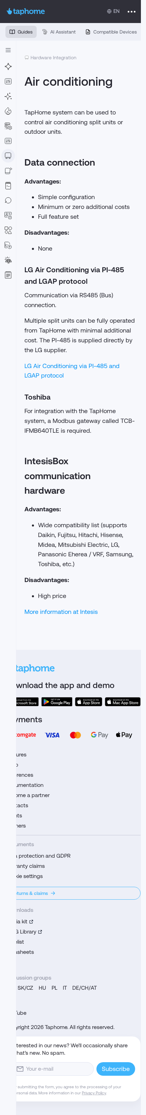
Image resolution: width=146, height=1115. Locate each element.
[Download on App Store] (88, 702)
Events (13, 815)
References (19, 775)
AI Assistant (63, 32)
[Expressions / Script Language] (8, 185)
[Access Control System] (8, 215)
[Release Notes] (8, 275)
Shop (11, 765)
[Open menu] (131, 11)
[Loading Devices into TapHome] (8, 156)
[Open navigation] (8, 50)
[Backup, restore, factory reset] (8, 200)
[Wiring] (8, 66)
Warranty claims (25, 866)
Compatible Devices (115, 32)
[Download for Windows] (22, 702)
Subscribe (116, 1068)
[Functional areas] (8, 111)
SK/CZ (25, 988)
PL (54, 988)
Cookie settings (24, 876)
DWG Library (20, 931)
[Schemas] (8, 230)
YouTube (15, 1013)
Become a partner (27, 795)
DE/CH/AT (84, 988)
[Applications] (8, 81)
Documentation (24, 785)
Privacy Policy (94, 1093)
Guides (25, 32)
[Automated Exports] (8, 245)
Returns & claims (29, 893)
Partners (15, 825)
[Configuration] (8, 126)
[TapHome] (25, 11)
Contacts (16, 805)
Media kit (16, 921)
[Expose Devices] (8, 170)
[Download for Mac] (123, 702)
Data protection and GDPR (38, 856)
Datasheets (19, 952)
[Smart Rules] (8, 141)
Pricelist (14, 942)
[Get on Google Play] (56, 702)
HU (42, 988)
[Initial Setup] (8, 96)
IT (65, 988)
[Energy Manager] (8, 260)
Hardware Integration (53, 57)
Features (15, 754)
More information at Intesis (61, 611)
